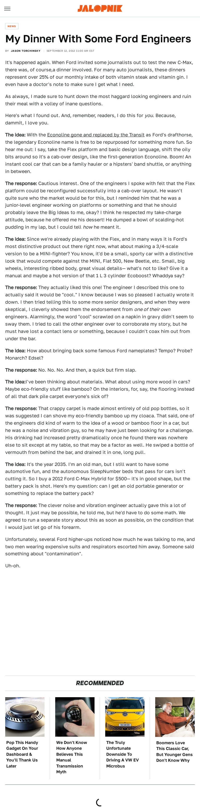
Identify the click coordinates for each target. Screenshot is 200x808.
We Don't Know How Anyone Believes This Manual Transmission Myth (71, 757)
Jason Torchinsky (25, 50)
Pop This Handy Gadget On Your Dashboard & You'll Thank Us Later (22, 754)
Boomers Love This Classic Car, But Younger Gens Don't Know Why (174, 751)
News (12, 26)
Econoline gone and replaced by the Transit (96, 134)
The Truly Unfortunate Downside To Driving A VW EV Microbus (122, 754)
